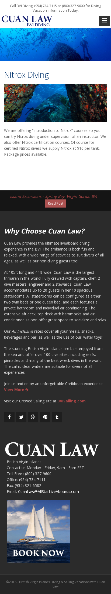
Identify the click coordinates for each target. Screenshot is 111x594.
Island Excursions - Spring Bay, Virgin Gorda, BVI (53, 196)
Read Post (55, 203)
